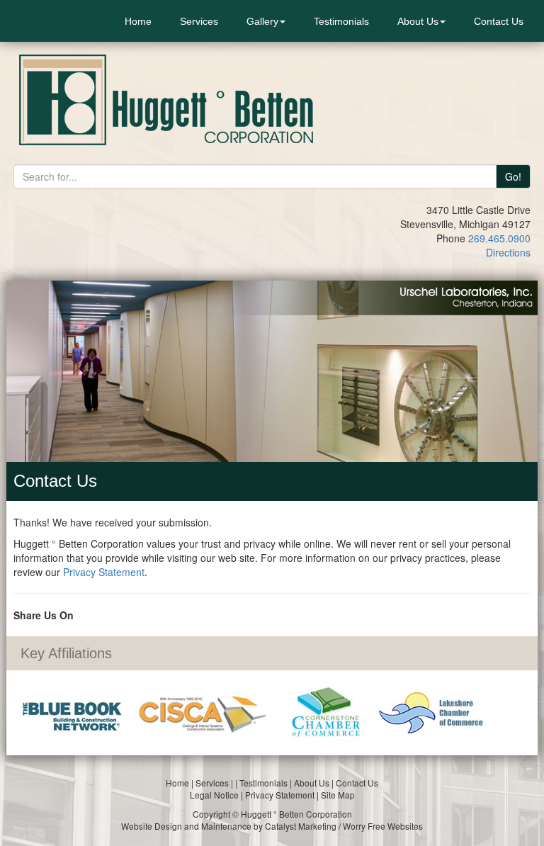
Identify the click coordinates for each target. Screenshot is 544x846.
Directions (508, 252)
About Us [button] (417, 21)
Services (199, 21)
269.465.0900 (499, 238)
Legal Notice (214, 795)
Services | (215, 783)
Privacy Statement (103, 572)
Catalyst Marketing (300, 826)
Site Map (338, 795)
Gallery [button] (262, 21)
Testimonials (341, 21)
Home (138, 21)
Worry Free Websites (383, 826)
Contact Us (498, 21)
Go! (513, 176)
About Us (311, 783)
